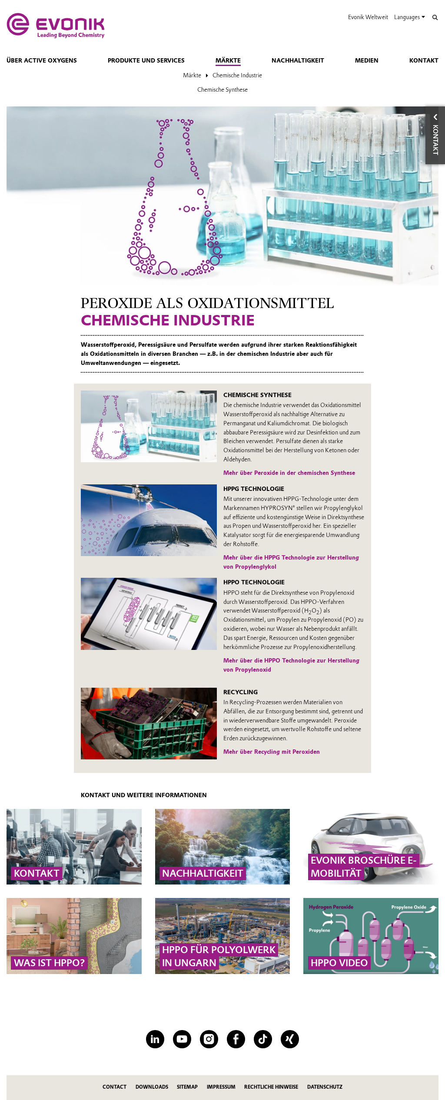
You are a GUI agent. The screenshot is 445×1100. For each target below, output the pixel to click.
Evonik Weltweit (368, 17)
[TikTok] (263, 1039)
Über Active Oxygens (42, 60)
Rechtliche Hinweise (271, 1087)
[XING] (290, 1039)
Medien (367, 60)
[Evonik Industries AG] (56, 25)
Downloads (152, 1087)
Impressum (221, 1087)
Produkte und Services (146, 60)
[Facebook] (236, 1039)
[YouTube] (182, 1039)
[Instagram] (209, 1039)
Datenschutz (324, 1087)
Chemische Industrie (237, 75)
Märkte (228, 60)
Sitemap (187, 1087)
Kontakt (423, 60)
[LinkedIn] (155, 1039)
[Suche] (434, 17)
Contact (114, 1087)
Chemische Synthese (222, 89)
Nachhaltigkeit (298, 60)
